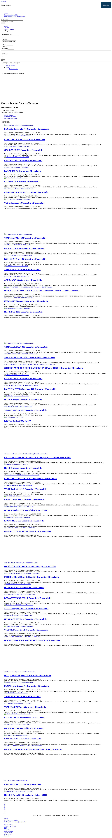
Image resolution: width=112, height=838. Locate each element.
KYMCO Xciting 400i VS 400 (17, 421)
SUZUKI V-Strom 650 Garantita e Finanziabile (25, 410)
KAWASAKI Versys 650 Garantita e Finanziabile (26, 301)
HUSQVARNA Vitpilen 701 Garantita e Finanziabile (27, 675)
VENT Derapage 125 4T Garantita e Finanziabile (26, 609)
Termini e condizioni (10, 826)
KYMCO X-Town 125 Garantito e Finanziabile (25, 259)
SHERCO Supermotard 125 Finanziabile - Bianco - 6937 (29, 357)
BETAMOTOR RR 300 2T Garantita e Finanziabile (27, 598)
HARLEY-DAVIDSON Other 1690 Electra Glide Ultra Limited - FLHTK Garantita (41, 291)
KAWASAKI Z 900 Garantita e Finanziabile (24, 521)
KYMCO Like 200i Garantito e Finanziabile (24, 500)
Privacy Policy (8, 824)
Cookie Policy (8, 832)
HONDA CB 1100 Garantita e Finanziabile (23, 312)
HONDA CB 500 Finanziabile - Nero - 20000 (24, 587)
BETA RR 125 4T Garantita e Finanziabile (23, 160)
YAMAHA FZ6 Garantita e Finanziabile (22, 696)
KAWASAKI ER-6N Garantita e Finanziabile (24, 139)
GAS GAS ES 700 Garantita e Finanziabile (23, 150)
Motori (7, 67)
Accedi (6, 13)
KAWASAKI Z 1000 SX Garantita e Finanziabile (26, 192)
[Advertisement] (53, 87)
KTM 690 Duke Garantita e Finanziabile (22, 784)
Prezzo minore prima (10, 116)
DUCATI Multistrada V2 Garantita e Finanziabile (26, 686)
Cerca (2, 23)
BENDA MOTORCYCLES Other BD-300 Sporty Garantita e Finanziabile (37, 457)
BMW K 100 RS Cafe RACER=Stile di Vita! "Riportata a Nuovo (33, 749)
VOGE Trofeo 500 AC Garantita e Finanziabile (25, 489)
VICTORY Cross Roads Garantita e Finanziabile (26, 630)
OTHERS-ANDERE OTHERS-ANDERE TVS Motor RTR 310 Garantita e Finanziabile (43, 368)
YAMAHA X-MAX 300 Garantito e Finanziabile (26, 347)
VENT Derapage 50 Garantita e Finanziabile (24, 203)
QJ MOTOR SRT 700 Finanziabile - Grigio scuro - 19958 (30, 566)
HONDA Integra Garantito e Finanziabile (23, 400)
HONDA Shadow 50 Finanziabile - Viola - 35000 (25, 510)
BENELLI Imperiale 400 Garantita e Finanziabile (26, 129)
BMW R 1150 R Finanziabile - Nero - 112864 (24, 248)
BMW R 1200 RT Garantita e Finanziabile (23, 378)
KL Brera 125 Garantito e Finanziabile (21, 182)
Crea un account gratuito (11, 15)
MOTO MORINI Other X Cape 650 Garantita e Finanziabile (31, 577)
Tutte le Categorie (10, 65)
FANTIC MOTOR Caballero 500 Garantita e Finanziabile (30, 389)
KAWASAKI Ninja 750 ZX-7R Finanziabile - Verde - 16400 (30, 478)
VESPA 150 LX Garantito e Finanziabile (22, 269)
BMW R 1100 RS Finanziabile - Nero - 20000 (24, 718)
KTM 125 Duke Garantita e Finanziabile (22, 739)
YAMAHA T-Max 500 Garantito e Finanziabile (25, 238)
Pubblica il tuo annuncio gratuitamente (14, 16)
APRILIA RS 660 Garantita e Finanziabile (23, 280)
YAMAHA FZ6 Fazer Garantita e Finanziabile (25, 707)
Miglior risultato (18, 112)
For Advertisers (8, 831)
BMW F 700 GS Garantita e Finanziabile (22, 171)
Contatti (6, 836)
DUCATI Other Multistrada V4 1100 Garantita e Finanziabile (32, 640)
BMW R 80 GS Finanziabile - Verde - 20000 (23, 728)
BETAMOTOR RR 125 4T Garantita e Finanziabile (27, 531)
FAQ (5, 828)
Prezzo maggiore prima (10, 118)
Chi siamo (7, 829)
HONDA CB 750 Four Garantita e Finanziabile (25, 619)
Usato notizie (106, 5)
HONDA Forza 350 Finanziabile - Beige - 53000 (25, 795)
